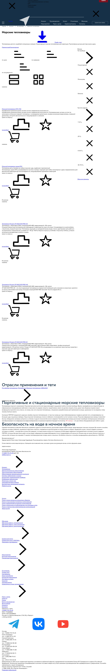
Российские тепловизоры (10, 388)
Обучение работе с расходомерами (13, 526)
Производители (7, 582)
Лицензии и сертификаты (9, 542)
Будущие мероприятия (9, 556)
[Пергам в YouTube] (63, 629)
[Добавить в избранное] (46, 124)
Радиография (32, 5)
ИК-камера (69, 421)
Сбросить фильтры (83, 179)
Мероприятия (6, 555)
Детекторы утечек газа (9, 481)
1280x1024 (44, 388)
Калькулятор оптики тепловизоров (12, 584)
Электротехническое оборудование (13, 470)
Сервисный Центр (7, 539)
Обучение (5, 521)
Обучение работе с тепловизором (12, 523)
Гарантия (4, 581)
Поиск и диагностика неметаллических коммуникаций (18, 507)
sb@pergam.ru (6, 455)
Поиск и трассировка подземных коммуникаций (16, 502)
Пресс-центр (6, 597)
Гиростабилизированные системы (38, 2)
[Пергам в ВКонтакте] (38, 629)
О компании (6, 570)
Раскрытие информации (9, 577)
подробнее (5, 130)
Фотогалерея (6, 603)
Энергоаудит (6, 508)
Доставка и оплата (7, 579)
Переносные (6, 47)
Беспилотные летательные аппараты (13, 484)
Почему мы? (6, 572)
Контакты (5, 607)
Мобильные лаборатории (10, 479)
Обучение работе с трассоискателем (13, 524)
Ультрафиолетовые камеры (10, 482)
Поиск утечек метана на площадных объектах (16, 500)
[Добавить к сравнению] (21, 124)
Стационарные (14, 47)
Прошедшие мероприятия (10, 558)
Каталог (4, 467)
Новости (4, 598)
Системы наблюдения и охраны (11, 476)
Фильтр (79, 49)
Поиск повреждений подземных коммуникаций (16, 503)
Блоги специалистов (8, 602)
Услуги (4, 498)
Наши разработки (7, 576)
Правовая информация (9, 670)
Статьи (4, 600)
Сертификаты (6, 574)
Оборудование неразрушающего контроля (15, 474)
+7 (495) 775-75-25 (7, 453)
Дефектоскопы (6, 486)
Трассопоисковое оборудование (12, 472)
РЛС (29, 3)
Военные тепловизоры (34, 388)
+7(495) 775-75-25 (7, 610)
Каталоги (5, 605)
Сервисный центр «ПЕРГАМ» (11, 540)
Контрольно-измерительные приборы (13, 477)
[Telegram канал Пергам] (14, 629)
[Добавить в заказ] (14, 137)
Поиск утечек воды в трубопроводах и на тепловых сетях (19, 505)
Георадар (31, 7)
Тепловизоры (22, 388)
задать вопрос (6, 446)
